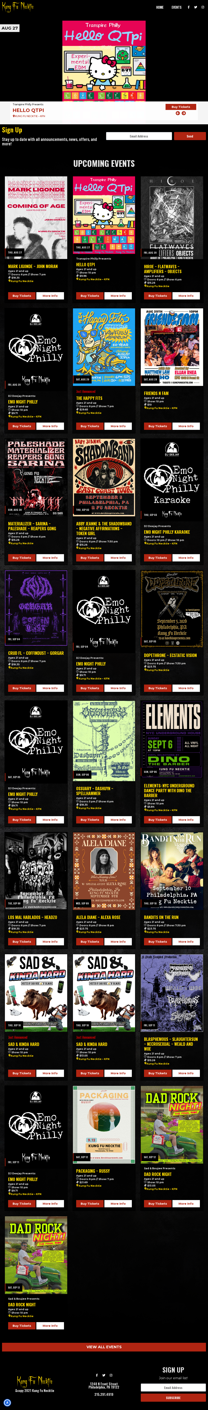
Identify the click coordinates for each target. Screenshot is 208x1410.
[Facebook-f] (189, 7)
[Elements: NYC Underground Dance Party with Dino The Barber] (172, 739)
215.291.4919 (103, 1394)
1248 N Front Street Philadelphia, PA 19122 (104, 1385)
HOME (160, 7)
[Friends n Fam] (172, 347)
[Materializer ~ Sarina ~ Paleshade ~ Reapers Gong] (36, 477)
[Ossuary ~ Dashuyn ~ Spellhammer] (104, 741)
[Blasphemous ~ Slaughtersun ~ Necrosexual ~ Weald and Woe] (172, 993)
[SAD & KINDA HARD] (36, 993)
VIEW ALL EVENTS (104, 1347)
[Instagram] (203, 7)
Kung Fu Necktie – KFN (94, 279)
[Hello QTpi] (104, 215)
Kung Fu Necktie (22, 281)
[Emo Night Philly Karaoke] (172, 480)
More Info (50, 296)
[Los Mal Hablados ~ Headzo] (36, 871)
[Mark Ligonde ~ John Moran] (36, 217)
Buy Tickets (181, 110)
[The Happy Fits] (104, 347)
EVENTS (177, 7)
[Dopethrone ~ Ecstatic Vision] (172, 609)
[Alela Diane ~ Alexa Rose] (104, 871)
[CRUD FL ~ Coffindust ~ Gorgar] (36, 608)
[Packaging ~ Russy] (104, 1124)
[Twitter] (196, 7)
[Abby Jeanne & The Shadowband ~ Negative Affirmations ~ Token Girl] (104, 477)
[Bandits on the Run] (172, 871)
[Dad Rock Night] (172, 1124)
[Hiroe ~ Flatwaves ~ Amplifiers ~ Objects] (104, 72)
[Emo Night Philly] (36, 349)
